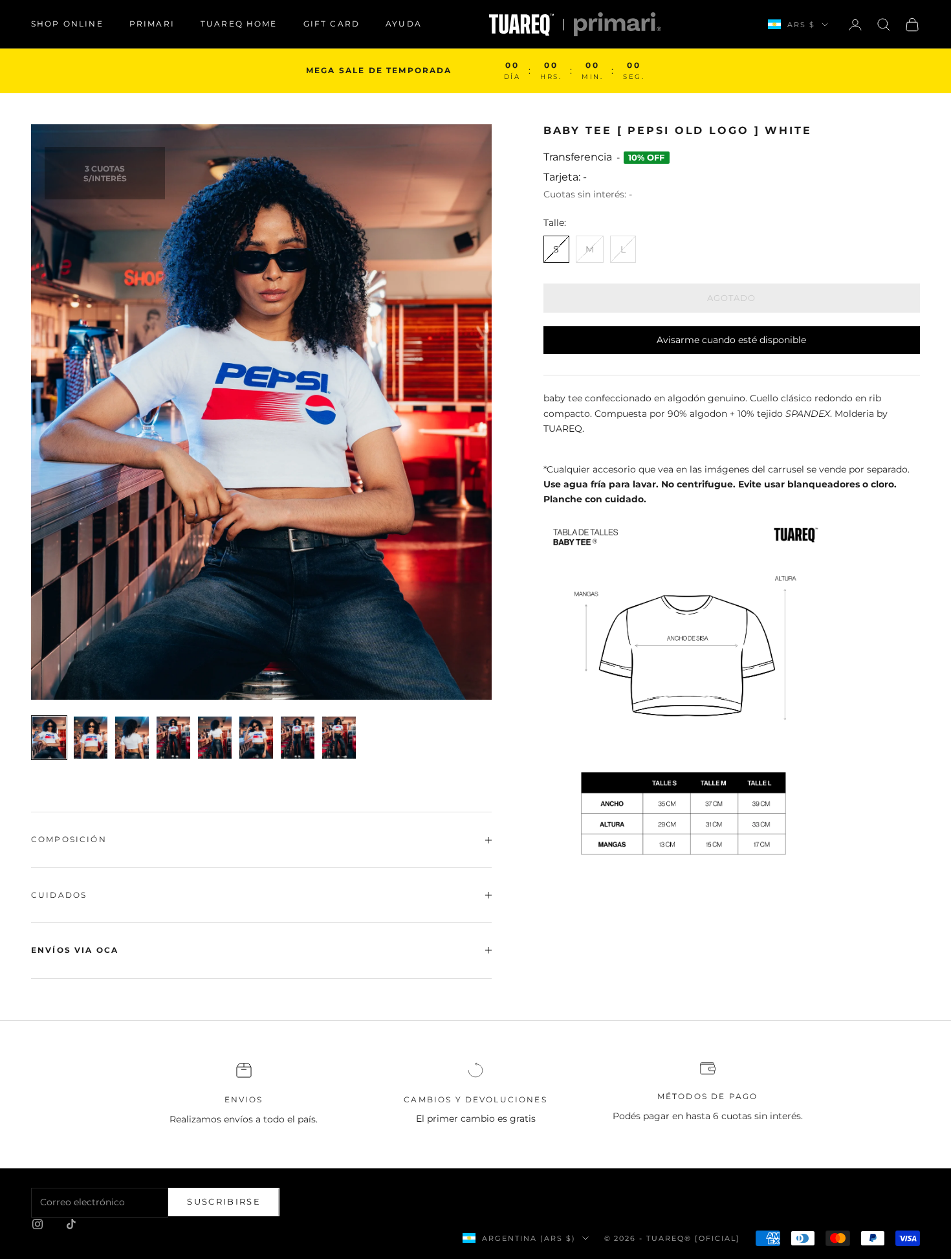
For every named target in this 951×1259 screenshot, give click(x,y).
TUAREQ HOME (239, 23)
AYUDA (404, 23)
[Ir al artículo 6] (256, 737)
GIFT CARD (331, 23)
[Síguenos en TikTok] (71, 1224)
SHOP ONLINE (67, 23)
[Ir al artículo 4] (173, 737)
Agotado (731, 298)
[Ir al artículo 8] (339, 737)
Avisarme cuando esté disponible (731, 340)
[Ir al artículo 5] (215, 737)
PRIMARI (152, 23)
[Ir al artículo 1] (49, 737)
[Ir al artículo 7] (297, 737)
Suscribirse (224, 1201)
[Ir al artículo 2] (90, 737)
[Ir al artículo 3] (132, 737)
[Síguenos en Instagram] (37, 1224)
